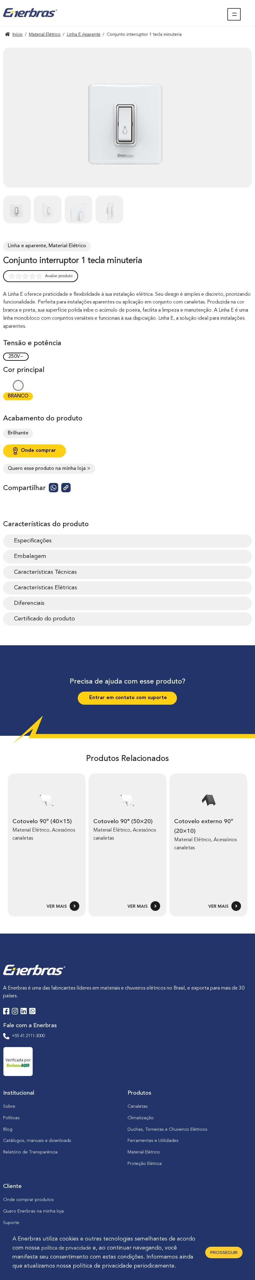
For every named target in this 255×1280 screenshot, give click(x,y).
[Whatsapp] (32, 1012)
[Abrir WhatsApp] (239, 1264)
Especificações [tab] (33, 541)
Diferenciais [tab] (29, 603)
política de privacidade (66, 1248)
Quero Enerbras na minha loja (33, 1211)
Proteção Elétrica (145, 1164)
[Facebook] (6, 1012)
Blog (7, 1129)
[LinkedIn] (24, 1012)
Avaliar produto (59, 276)
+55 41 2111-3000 (28, 1036)
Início (17, 34)
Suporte (11, 1223)
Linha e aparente (83, 34)
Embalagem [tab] (30, 556)
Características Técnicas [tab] (45, 572)
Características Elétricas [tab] (45, 588)
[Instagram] (15, 1012)
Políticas (11, 1118)
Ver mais (57, 907)
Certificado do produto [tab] (44, 619)
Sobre (9, 1106)
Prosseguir (224, 1252)
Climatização (141, 1118)
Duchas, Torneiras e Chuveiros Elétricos (167, 1129)
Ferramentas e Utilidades (153, 1141)
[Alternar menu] (234, 14)
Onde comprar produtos (28, 1200)
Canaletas (138, 1106)
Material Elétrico (45, 34)
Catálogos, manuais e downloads (37, 1141)
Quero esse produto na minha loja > (49, 468)
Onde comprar (38, 450)
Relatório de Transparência (30, 1152)
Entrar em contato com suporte (127, 697)
